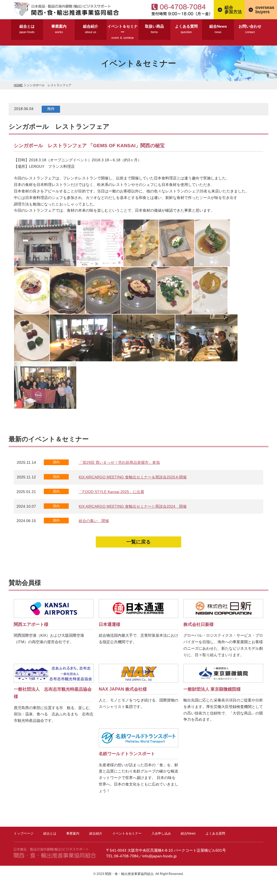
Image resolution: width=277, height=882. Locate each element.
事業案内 (59, 29)
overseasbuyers (264, 9)
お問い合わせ (250, 29)
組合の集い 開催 (94, 521)
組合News (218, 29)
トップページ (23, 833)
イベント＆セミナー (122, 31)
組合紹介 (90, 29)
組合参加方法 (233, 9)
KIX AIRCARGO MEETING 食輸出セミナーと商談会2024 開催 (133, 506)
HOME (18, 85)
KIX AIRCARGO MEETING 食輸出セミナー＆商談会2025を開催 (133, 477)
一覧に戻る (138, 542)
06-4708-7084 (182, 9)
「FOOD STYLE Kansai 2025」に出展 (111, 492)
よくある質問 (186, 29)
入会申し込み (161, 833)
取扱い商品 (154, 29)
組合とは (27, 29)
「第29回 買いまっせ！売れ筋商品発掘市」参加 (119, 462)
